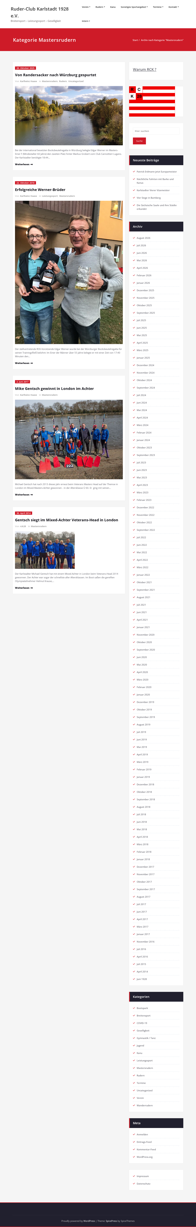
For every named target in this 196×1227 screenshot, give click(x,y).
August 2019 (143, 724)
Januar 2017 (143, 934)
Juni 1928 (142, 979)
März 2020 (142, 679)
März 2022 (142, 567)
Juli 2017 (141, 904)
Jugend (140, 1045)
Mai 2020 (142, 664)
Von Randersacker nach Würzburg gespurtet (55, 74)
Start (135, 40)
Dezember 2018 (145, 784)
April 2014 (142, 971)
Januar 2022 (143, 574)
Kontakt (173, 7)
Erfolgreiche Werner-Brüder (40, 189)
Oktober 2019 (144, 709)
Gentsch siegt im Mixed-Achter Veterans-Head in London (66, 519)
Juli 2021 (141, 604)
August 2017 (143, 896)
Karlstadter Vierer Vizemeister (153, 190)
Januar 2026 (143, 282)
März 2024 (142, 425)
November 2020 (146, 634)
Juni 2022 (142, 544)
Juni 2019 (142, 739)
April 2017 (142, 919)
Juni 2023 (142, 469)
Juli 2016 (141, 949)
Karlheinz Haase (28, 81)
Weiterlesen (22, 164)
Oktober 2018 (144, 791)
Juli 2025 (141, 320)
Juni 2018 (142, 821)
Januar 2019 (143, 776)
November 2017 (146, 874)
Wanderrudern (145, 1105)
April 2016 (142, 956)
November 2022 (146, 514)
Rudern (99, 7)
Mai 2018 (142, 829)
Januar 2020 (143, 694)
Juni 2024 (142, 402)
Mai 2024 (142, 410)
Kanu (113, 7)
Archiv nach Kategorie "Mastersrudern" (162, 40)
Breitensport (144, 1015)
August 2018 (143, 806)
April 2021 (142, 619)
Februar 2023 (144, 499)
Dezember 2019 (145, 702)
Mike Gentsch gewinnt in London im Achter (54, 388)
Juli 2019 (141, 732)
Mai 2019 (142, 746)
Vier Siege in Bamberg (149, 197)
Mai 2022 (142, 552)
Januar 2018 (143, 859)
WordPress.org (145, 1156)
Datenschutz (143, 1183)
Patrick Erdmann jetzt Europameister (157, 171)
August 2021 (143, 597)
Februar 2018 (144, 851)
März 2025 (142, 350)
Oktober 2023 (144, 447)
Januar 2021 (143, 627)
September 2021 (146, 589)
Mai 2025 (142, 335)
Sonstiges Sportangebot (133, 7)
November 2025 (146, 297)
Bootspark (142, 1008)
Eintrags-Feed (144, 1141)
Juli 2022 (141, 537)
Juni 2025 (142, 327)
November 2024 (146, 372)
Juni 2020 (142, 657)
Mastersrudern (50, 81)
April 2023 (142, 484)
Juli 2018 (141, 814)
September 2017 (146, 889)
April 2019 (142, 754)
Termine (157, 7)
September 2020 (146, 649)
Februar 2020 (144, 687)
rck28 (23, 526)
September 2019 (146, 717)
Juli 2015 (141, 964)
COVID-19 (142, 1023)
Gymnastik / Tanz (146, 1038)
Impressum (143, 1176)
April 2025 (142, 342)
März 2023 (142, 492)
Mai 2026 (142, 260)
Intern (85, 21)
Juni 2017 (142, 911)
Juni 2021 (142, 612)
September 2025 (146, 312)
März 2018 (142, 844)
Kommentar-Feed (146, 1149)
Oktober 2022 (144, 522)
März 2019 (142, 761)
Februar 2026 (144, 275)
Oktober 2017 (144, 881)
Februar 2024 (144, 432)
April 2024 (142, 417)
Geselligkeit (143, 1030)
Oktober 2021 (144, 582)
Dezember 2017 (145, 866)
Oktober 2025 (144, 305)
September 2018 (146, 799)
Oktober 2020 (144, 642)
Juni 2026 (142, 252)
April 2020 (142, 672)
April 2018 (142, 836)
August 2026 (143, 237)
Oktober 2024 (144, 380)
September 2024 (146, 387)
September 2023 (146, 455)
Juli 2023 (141, 462)
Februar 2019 (144, 769)
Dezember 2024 (145, 365)
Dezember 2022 (145, 507)
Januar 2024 (143, 440)
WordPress (89, 1220)
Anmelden (142, 1134)
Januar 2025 (143, 357)
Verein (85, 7)
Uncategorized (76, 81)
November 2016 (146, 941)
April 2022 (142, 559)
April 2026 (142, 267)
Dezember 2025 (145, 290)
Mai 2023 (142, 477)
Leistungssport (50, 195)
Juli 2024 (141, 395)
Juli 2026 (141, 245)
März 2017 (142, 926)
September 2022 (146, 529)
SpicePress (111, 1220)
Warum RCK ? (144, 69)
